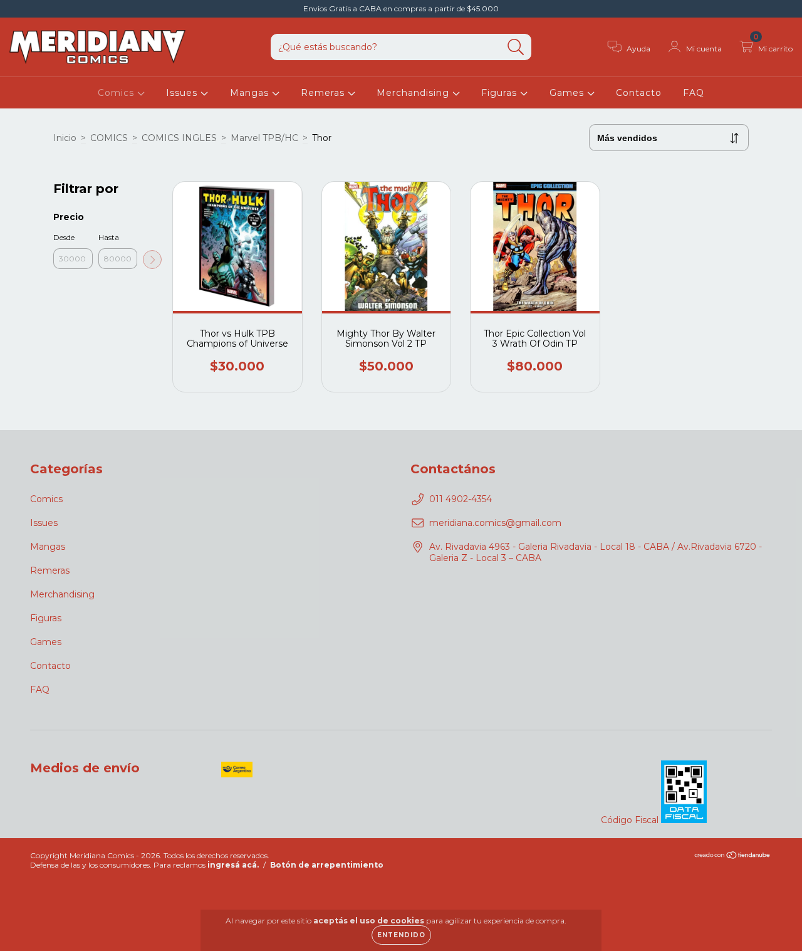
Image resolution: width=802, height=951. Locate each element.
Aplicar (152, 259)
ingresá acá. (233, 865)
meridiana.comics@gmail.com (495, 522)
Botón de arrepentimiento (326, 865)
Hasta (108, 237)
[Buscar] (516, 47)
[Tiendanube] (733, 856)
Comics (117, 92)
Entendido (401, 935)
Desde (64, 237)
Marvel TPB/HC (264, 138)
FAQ (693, 92)
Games (568, 92)
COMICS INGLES (179, 138)
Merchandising (414, 92)
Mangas (251, 92)
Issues (183, 92)
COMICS (109, 138)
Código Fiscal (631, 820)
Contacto (639, 92)
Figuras (500, 92)
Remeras (324, 92)
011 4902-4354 (460, 499)
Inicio (64, 138)
